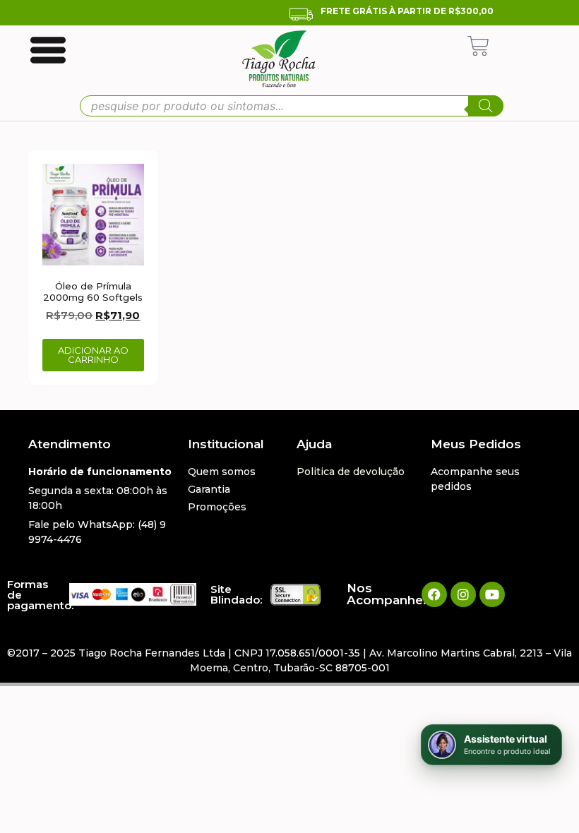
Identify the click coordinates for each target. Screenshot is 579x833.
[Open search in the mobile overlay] (291, 105)
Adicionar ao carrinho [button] (93, 354)
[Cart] (478, 46)
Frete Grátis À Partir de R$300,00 (407, 11)
